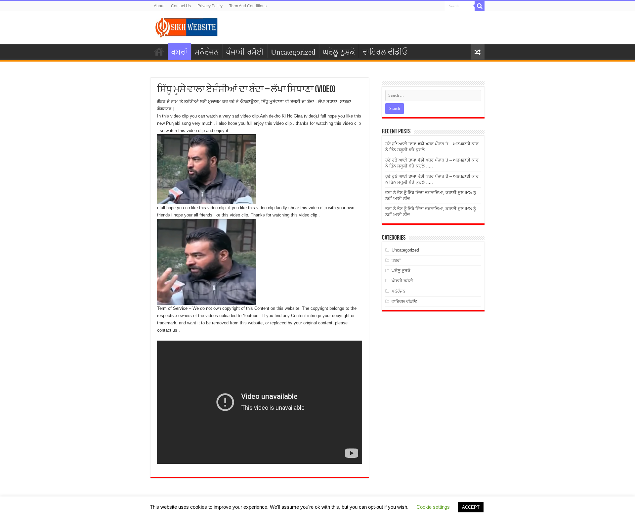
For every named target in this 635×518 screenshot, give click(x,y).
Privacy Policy (210, 6)
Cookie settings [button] (433, 507)
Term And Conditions (248, 6)
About (159, 6)
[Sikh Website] (186, 26)
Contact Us (181, 6)
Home (159, 51)
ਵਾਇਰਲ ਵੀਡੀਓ (384, 52)
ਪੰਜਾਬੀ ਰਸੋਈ (245, 52)
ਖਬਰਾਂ (179, 52)
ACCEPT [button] (471, 507)
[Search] (480, 6)
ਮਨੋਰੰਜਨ (207, 52)
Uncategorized (293, 52)
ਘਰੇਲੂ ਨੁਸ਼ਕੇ (339, 52)
